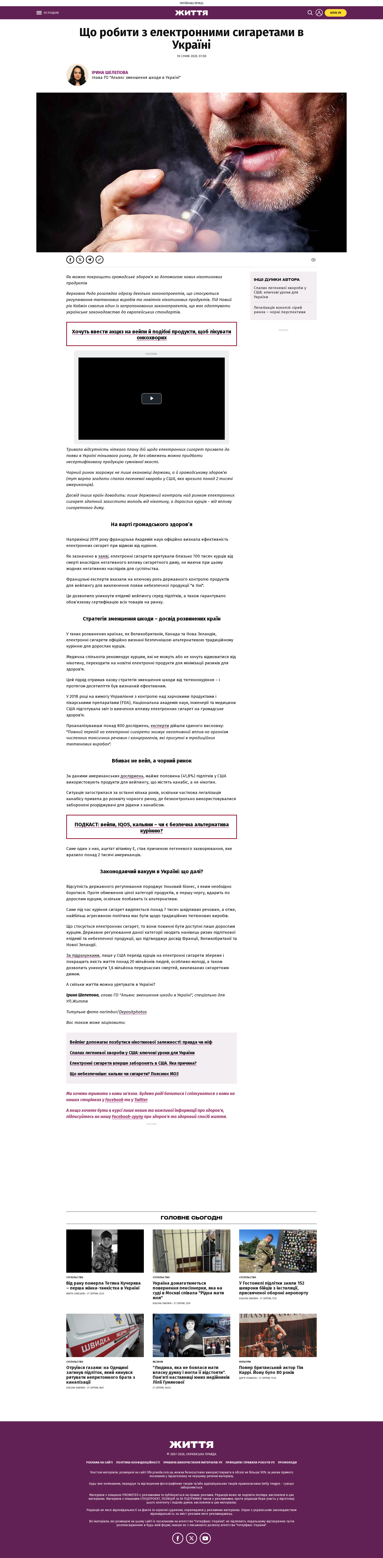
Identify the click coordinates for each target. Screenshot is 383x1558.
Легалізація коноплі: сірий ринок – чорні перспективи (280, 309)
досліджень (132, 775)
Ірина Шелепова (110, 72)
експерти (160, 725)
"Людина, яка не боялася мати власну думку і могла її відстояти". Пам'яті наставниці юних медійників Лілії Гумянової (191, 1375)
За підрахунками (83, 955)
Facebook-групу (127, 1116)
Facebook (114, 1099)
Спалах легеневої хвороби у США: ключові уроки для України (132, 1052)
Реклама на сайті (99, 1462)
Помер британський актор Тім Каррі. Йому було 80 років (271, 1370)
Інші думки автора (277, 279)
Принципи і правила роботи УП (250, 1462)
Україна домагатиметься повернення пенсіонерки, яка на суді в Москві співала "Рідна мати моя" (188, 1290)
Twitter (140, 1099)
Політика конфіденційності (138, 1462)
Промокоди (287, 1462)
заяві (103, 556)
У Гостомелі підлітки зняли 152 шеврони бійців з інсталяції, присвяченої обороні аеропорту (273, 1287)
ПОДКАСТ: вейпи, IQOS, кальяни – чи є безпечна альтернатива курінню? (151, 827)
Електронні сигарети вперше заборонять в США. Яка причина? (133, 1063)
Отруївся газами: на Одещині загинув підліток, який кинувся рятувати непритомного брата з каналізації (100, 1375)
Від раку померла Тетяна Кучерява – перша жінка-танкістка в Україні (103, 1285)
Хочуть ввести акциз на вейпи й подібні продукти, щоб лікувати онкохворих (151, 335)
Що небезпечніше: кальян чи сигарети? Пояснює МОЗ (124, 1073)
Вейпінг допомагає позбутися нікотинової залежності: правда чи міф (141, 1042)
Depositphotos (133, 1011)
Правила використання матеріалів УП (192, 1462)
